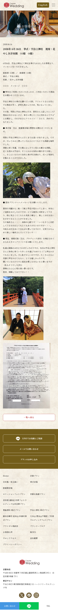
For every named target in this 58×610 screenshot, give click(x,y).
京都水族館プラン (37, 494)
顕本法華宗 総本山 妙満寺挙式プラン (15, 518)
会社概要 (34, 538)
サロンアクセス (9, 538)
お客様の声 (7, 532)
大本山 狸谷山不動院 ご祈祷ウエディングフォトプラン (42, 518)
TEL (48, 606)
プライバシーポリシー (12, 544)
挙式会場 (34, 482)
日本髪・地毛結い (10, 482)
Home (6, 475)
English (43, 5)
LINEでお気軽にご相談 (32, 438)
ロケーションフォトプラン (14, 494)
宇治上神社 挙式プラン (40, 510)
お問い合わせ (9, 606)
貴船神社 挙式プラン (12, 510)
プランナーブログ (37, 526)
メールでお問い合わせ (29, 449)
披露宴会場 (7, 488)
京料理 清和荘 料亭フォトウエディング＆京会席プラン (15, 502)
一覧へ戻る (29, 417)
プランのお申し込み (29, 459)
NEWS (33, 532)
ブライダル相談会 (10, 526)
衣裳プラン (35, 475)
